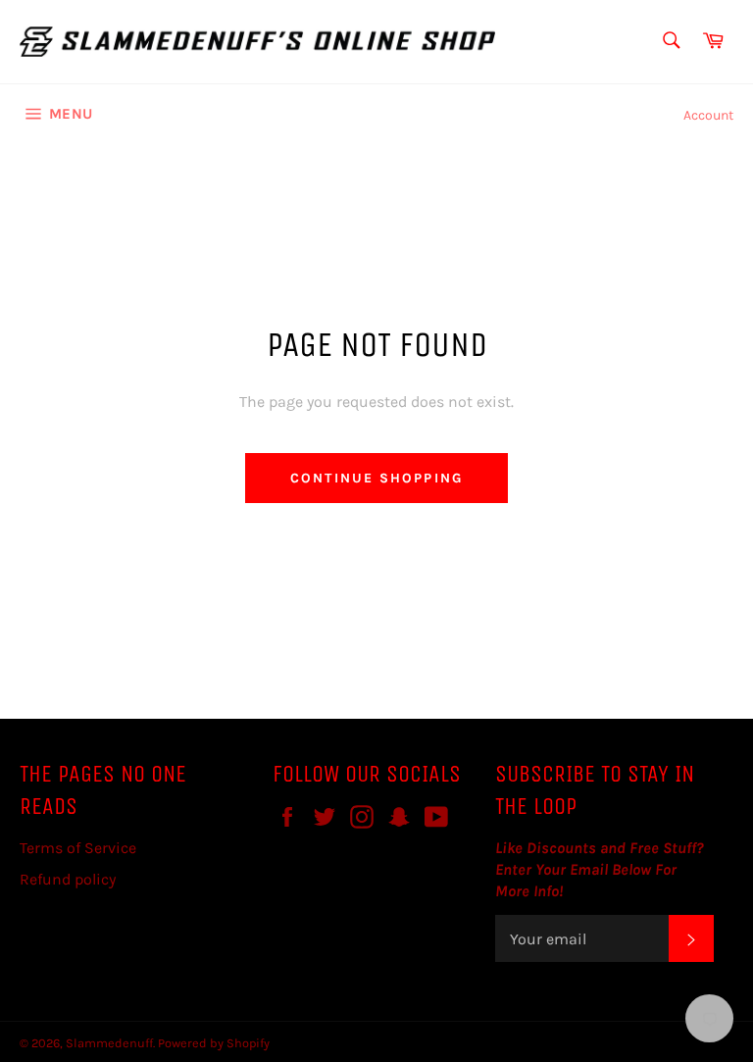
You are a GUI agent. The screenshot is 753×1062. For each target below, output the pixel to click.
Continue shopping (376, 478)
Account (708, 115)
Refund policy (68, 879)
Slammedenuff (109, 1043)
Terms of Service (78, 847)
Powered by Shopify (214, 1043)
